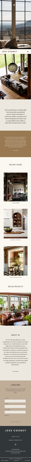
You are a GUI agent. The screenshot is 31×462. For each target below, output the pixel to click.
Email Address (8, 409)
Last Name (7, 403)
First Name (7, 398)
